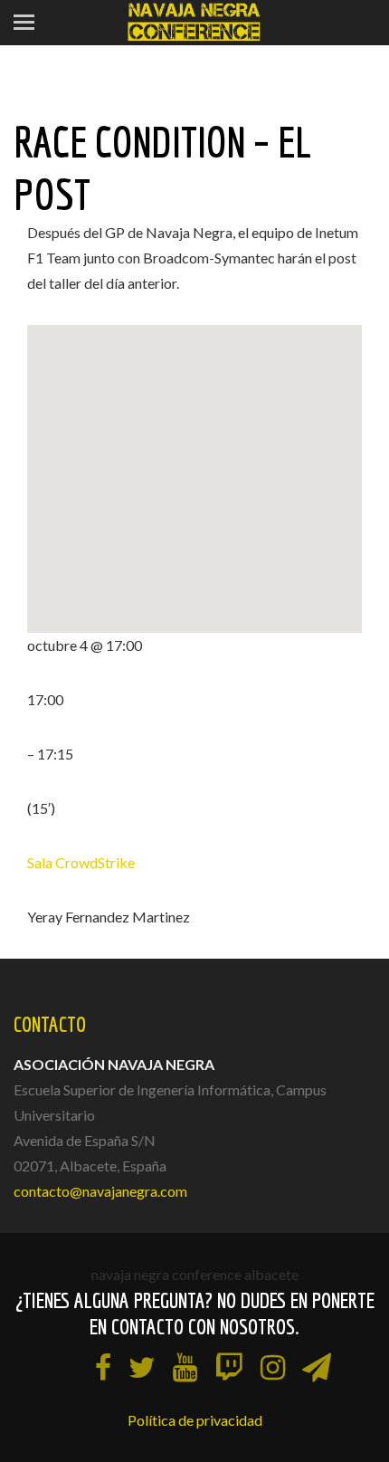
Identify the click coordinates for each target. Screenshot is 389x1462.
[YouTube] (185, 1366)
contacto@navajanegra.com (100, 1190)
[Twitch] (228, 1366)
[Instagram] (273, 1366)
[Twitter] (142, 1366)
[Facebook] (103, 1366)
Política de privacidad (195, 1420)
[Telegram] (316, 1366)
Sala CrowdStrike (81, 862)
